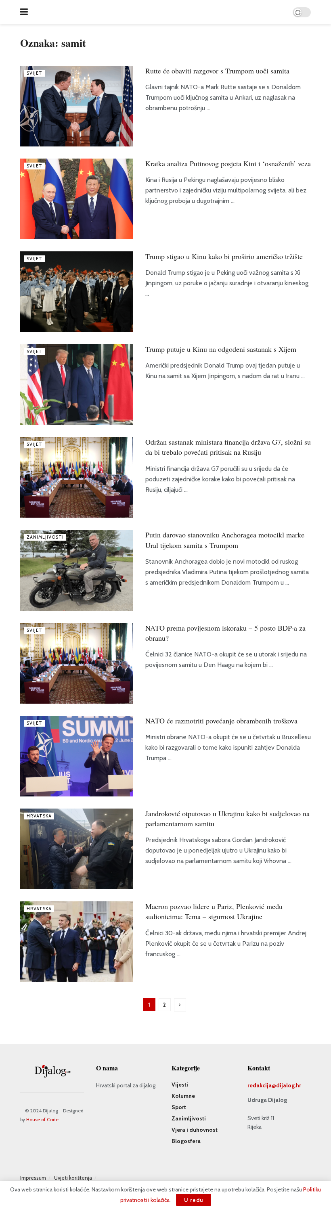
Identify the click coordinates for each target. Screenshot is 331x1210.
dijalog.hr (288, 1085)
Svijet (34, 73)
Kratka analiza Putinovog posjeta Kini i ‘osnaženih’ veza (228, 163)
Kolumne (183, 1095)
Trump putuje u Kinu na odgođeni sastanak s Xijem (220, 349)
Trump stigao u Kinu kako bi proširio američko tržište (224, 256)
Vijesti (180, 1084)
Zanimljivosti (45, 537)
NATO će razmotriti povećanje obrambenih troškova (221, 720)
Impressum (33, 1177)
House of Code (42, 1119)
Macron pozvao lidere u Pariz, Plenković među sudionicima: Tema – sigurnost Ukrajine (214, 911)
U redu (193, 1200)
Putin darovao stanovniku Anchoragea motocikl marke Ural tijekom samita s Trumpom (224, 540)
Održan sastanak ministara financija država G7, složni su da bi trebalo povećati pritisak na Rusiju (228, 447)
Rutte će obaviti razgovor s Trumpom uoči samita (217, 70)
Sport (179, 1107)
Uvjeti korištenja (73, 1177)
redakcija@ (261, 1085)
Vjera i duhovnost (195, 1129)
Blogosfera (186, 1141)
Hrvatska (39, 816)
